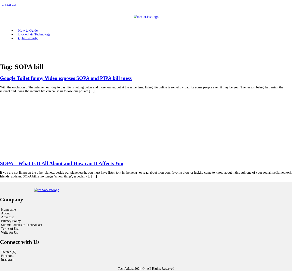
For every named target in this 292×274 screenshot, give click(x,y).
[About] (50, 213)
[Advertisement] (146, 126)
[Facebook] (146, 256)
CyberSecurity (28, 38)
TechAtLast (8, 5)
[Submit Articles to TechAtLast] (50, 225)
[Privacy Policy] (50, 221)
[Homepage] (50, 209)
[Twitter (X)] (146, 252)
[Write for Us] (50, 232)
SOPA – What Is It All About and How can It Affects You (61, 163)
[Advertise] (50, 217)
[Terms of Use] (50, 229)
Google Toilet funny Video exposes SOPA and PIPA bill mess (66, 78)
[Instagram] (146, 260)
